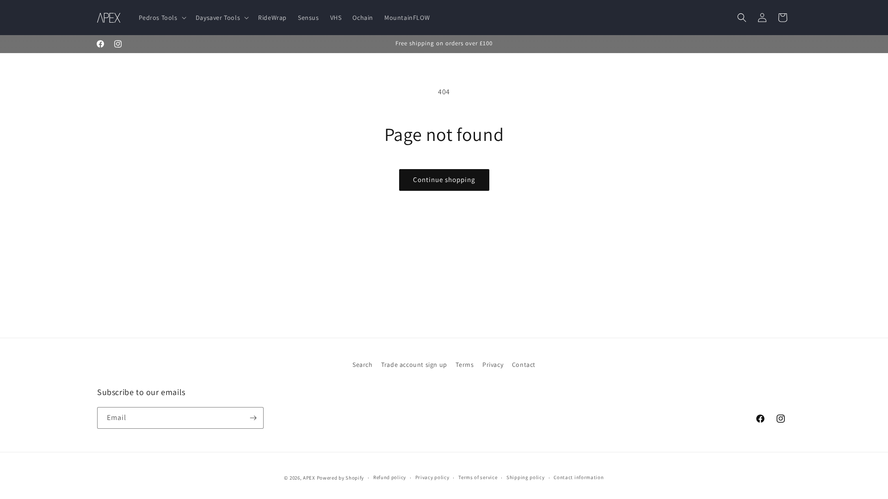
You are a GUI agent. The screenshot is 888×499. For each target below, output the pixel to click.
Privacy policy (432, 477)
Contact (524, 364)
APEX (309, 478)
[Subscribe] (253, 418)
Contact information (579, 477)
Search (362, 364)
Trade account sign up (414, 364)
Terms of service (477, 477)
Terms (465, 364)
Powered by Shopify (340, 478)
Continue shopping (444, 179)
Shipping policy (525, 477)
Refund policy (389, 477)
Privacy (492, 364)
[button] (161, 17)
